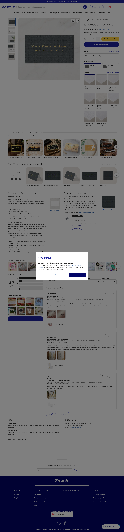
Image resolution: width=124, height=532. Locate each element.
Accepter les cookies (77, 275)
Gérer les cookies (60, 275)
